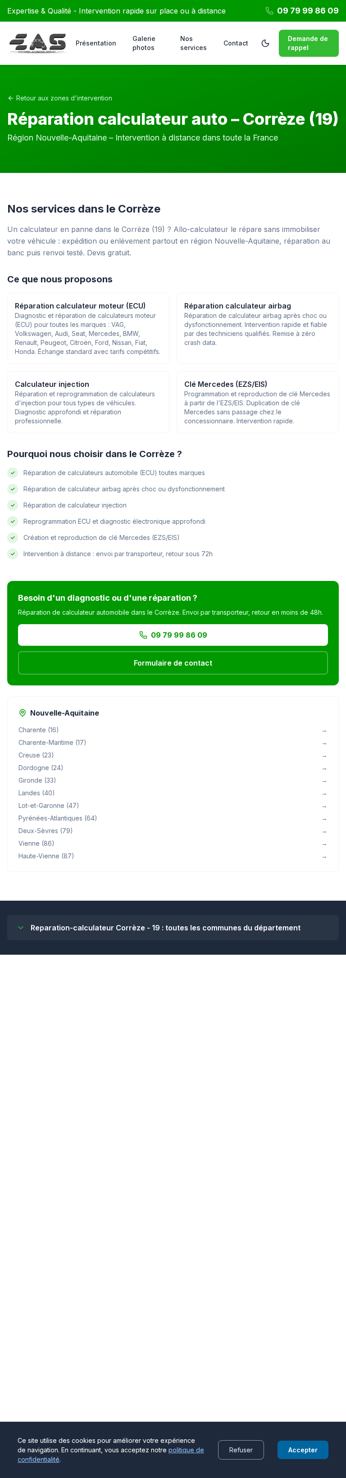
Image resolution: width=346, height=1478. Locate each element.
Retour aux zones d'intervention (64, 98)
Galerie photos (143, 43)
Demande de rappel (308, 43)
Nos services (193, 43)
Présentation (96, 43)
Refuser (241, 1450)
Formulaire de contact (173, 662)
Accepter (303, 1450)
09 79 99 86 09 (179, 634)
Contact (235, 43)
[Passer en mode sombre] (265, 43)
